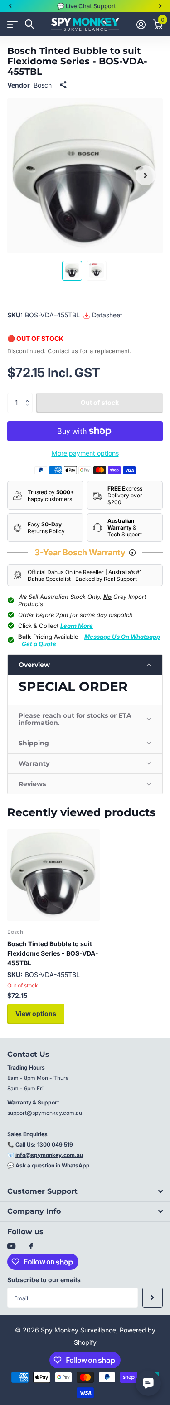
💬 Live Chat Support (86, 6)
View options (35, 1013)
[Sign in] (141, 24)
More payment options (85, 453)
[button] (10, 6)
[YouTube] (11, 1246)
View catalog (12, 24)
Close (85, 1191)
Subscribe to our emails (44, 1279)
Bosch (43, 85)
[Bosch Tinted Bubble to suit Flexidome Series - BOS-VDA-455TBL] (53, 875)
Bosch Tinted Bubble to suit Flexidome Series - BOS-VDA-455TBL (52, 953)
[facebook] (31, 1247)
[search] (29, 24)
